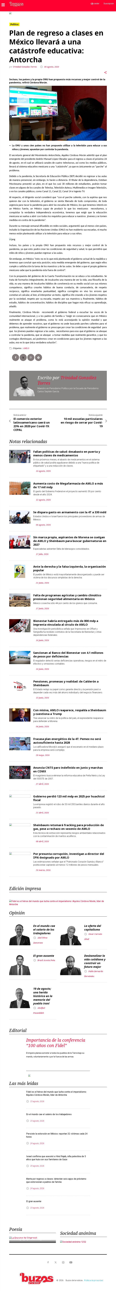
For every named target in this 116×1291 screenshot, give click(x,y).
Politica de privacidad (93, 1280)
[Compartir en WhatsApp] (30, 357)
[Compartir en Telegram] (38, 357)
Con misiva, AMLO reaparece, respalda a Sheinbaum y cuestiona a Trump (69, 712)
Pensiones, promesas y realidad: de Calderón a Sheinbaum (66, 683)
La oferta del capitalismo (92, 927)
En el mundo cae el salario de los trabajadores (44, 929)
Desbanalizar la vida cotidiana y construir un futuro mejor (94, 961)
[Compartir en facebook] (15, 357)
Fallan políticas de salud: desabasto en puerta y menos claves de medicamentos (66, 453)
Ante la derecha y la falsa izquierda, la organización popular (69, 568)
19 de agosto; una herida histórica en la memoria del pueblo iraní (42, 996)
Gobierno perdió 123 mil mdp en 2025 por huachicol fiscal (69, 798)
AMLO (26, 348)
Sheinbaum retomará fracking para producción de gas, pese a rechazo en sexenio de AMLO (68, 827)
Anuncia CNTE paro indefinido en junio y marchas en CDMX (68, 769)
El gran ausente (43, 956)
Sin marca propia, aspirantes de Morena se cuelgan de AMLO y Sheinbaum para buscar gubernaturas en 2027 (69, 541)
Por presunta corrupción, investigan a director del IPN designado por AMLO (68, 855)
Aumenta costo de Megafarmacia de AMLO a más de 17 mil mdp (68, 485)
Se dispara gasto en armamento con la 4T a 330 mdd (69, 512)
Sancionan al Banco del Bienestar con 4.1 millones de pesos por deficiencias (68, 654)
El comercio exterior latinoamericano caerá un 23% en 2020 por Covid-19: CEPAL (31, 424)
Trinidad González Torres (25, 66)
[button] (16, 13)
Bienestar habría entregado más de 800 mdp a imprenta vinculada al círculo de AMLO (65, 622)
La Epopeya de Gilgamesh (32, 1239)
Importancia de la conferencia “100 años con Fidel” (55, 1042)
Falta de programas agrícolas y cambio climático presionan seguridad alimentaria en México (67, 597)
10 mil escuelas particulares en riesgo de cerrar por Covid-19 (82, 422)
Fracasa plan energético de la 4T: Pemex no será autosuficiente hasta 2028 (67, 740)
